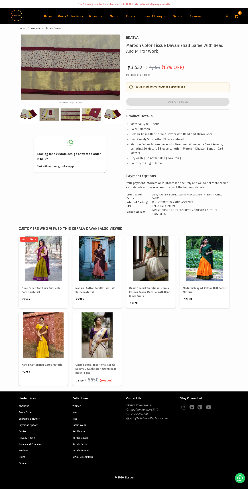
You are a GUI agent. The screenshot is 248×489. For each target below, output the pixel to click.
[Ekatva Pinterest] (200, 407)
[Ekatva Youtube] (209, 407)
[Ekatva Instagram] (184, 407)
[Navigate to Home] (16, 20)
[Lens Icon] (227, 16)
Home (22, 28)
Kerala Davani (53, 28)
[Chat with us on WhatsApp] (240, 478)
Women (35, 28)
